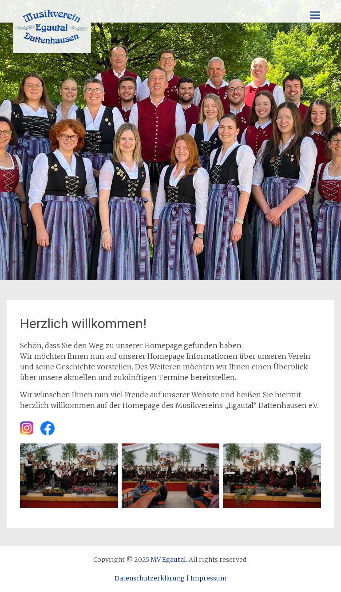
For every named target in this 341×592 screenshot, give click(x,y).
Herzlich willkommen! (83, 323)
